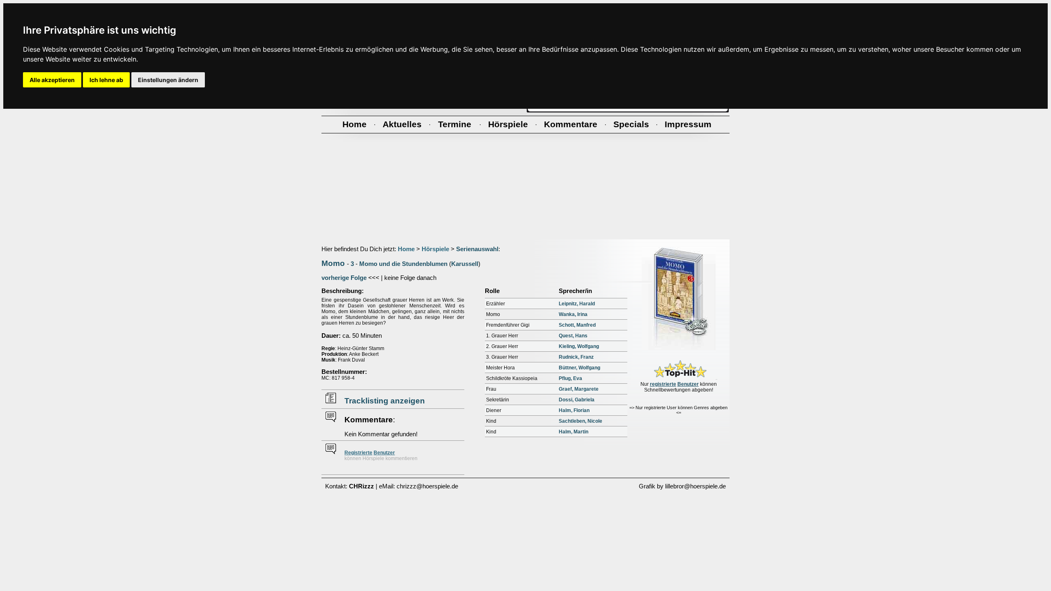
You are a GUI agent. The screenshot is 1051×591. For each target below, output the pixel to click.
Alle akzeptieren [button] (52, 79)
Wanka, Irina (573, 314)
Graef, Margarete (579, 389)
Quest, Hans (573, 336)
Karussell (464, 264)
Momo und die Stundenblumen (403, 264)
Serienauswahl (477, 249)
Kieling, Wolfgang (579, 346)
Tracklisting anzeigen (384, 400)
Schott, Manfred (577, 325)
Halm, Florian (574, 410)
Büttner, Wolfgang (579, 368)
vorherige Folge (344, 278)
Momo (333, 263)
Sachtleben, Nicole (580, 421)
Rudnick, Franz (576, 357)
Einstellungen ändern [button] (168, 79)
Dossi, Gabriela (576, 400)
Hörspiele (435, 249)
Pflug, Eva (570, 378)
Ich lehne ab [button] (106, 79)
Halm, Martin (573, 432)
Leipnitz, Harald (577, 304)
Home (406, 249)
